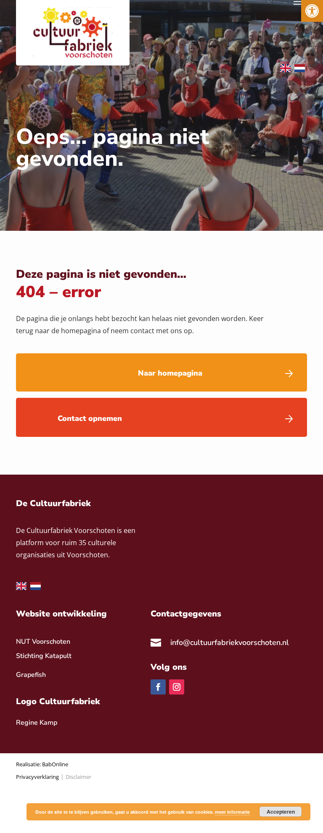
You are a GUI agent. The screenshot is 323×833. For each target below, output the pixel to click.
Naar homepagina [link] (170, 373)
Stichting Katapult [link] (43, 656)
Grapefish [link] (31, 674)
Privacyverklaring (37, 777)
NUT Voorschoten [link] (43, 641)
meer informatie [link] (232, 812)
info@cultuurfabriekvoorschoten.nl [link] (229, 642)
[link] (312, 11)
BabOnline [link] (55, 764)
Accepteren (281, 811)
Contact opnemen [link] (90, 418)
